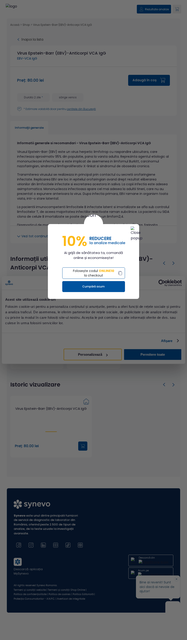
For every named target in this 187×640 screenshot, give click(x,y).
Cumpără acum (93, 286)
